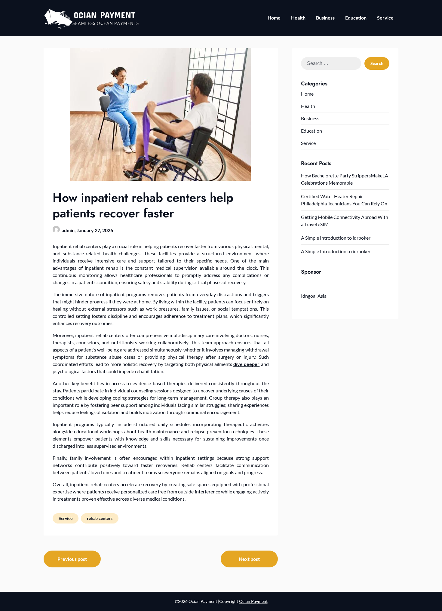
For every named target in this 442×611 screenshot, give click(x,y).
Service (385, 17)
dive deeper (246, 364)
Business (325, 17)
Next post (249, 559)
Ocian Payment (253, 601)
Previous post (72, 559)
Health (298, 17)
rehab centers (99, 518)
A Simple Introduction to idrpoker (335, 238)
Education (356, 17)
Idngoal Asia (314, 296)
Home (274, 17)
